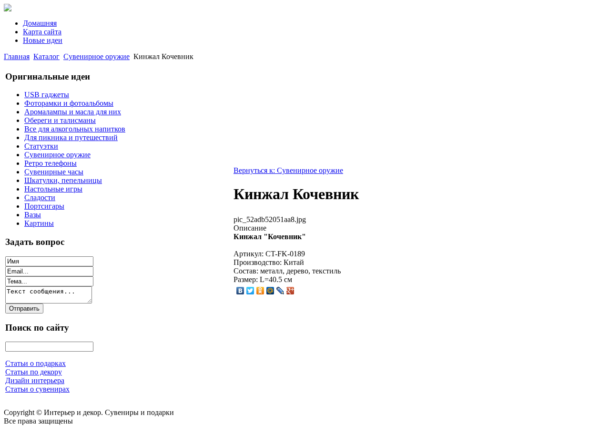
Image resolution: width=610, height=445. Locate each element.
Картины (39, 223)
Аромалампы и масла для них (72, 112)
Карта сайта (42, 32)
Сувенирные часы (53, 172)
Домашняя (40, 23)
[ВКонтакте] (240, 290)
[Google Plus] (290, 290)
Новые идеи (42, 40)
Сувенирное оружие (96, 56)
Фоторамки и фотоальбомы (68, 103)
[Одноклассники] (260, 290)
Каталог (46, 56)
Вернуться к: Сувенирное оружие (288, 170)
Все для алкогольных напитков (74, 129)
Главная (17, 56)
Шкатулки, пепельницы (63, 180)
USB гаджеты (46, 95)
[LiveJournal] (280, 290)
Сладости (39, 197)
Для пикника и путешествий (71, 137)
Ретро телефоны (50, 163)
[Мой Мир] (270, 290)
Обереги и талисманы (60, 120)
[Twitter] (250, 290)
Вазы (32, 215)
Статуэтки (41, 146)
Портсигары (44, 206)
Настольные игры (53, 189)
